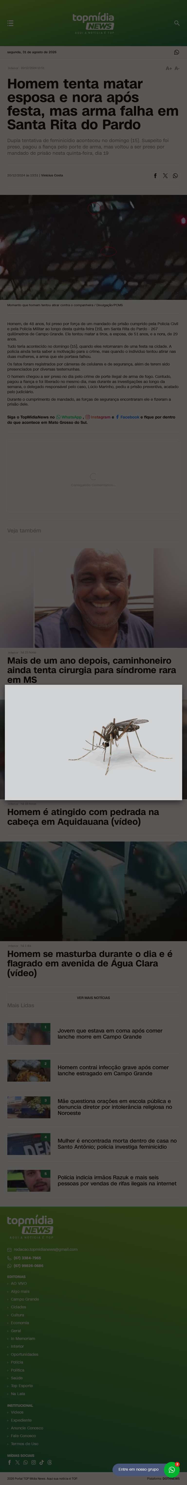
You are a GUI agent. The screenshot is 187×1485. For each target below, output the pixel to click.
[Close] (182, 684)
